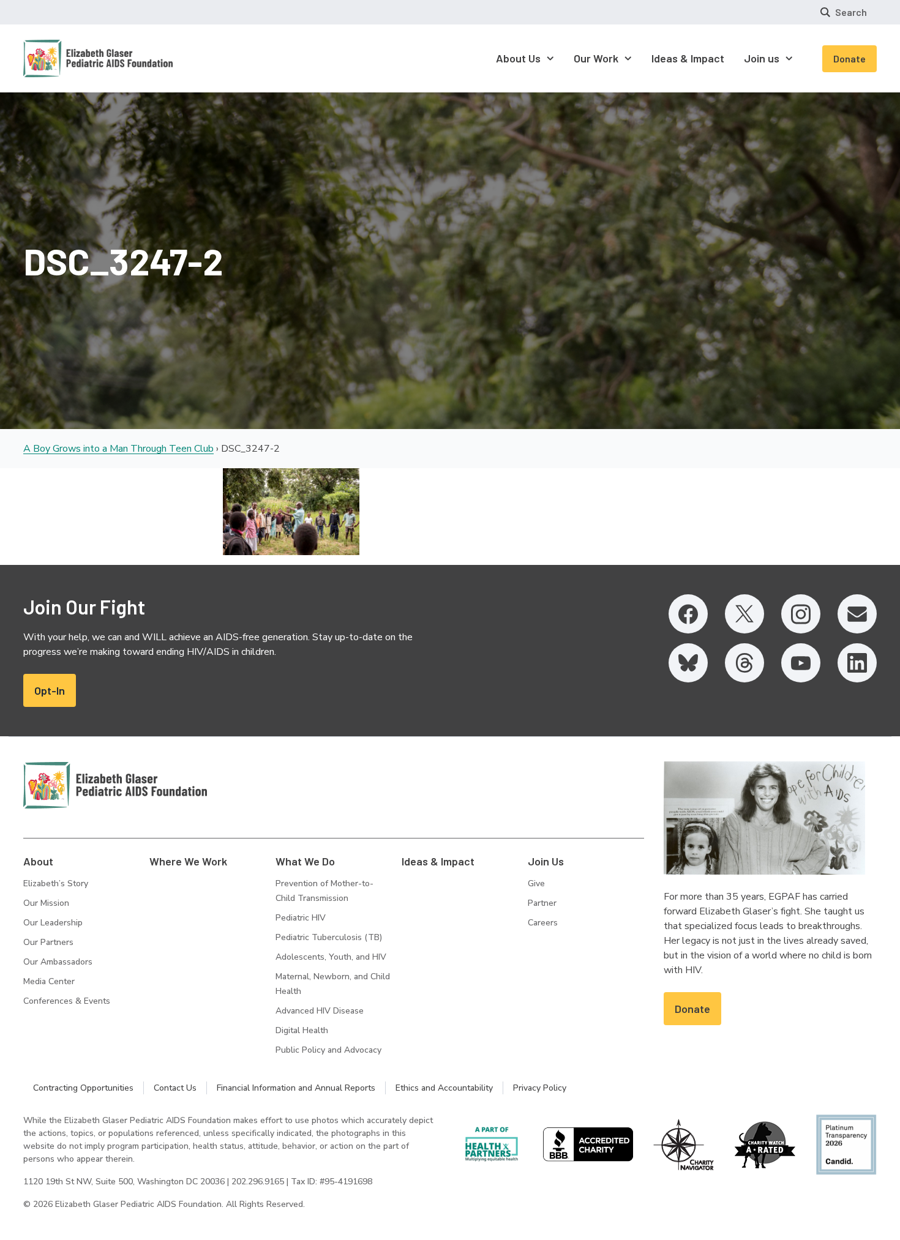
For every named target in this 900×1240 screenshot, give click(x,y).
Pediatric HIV (301, 918)
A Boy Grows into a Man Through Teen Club (118, 448)
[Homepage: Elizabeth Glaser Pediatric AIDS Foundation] (66, 58)
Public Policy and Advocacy (328, 1050)
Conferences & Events (66, 1001)
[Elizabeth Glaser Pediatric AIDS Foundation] (115, 785)
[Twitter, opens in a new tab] (744, 613)
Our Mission (46, 903)
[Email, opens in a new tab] (857, 613)
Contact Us (175, 1088)
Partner (542, 903)
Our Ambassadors (57, 962)
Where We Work (188, 861)
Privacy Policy (539, 1088)
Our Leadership (53, 922)
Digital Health (302, 1030)
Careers (543, 922)
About (38, 861)
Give (536, 883)
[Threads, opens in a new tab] (744, 662)
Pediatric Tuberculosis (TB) (329, 937)
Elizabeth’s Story (55, 883)
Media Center (49, 981)
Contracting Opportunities (83, 1088)
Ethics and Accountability (444, 1088)
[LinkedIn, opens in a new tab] (857, 662)
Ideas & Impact (438, 861)
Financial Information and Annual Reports (296, 1088)
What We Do (305, 861)
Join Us (546, 861)
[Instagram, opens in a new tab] (800, 613)
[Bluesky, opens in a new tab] (688, 662)
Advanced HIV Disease (320, 1011)
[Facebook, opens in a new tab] (688, 613)
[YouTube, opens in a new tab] (800, 662)
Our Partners (48, 942)
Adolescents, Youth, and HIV (331, 957)
